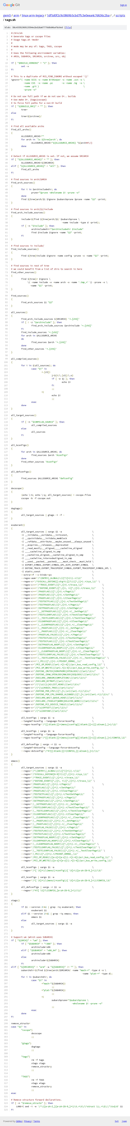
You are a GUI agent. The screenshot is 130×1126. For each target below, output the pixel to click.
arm (16, 15)
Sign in (123, 4)
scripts (120, 15)
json (124, 1121)
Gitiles (19, 1121)
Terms (36, 1121)
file (68, 27)
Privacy (27, 1121)
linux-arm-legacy (33, 15)
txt (117, 1121)
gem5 (7, 15)
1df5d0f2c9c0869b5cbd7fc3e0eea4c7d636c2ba (78, 15)
